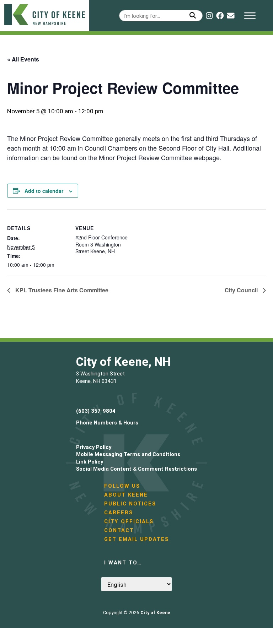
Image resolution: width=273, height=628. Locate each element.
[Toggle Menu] (250, 15)
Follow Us (122, 485)
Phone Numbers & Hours (107, 422)
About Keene (126, 494)
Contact (119, 530)
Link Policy (89, 461)
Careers (118, 512)
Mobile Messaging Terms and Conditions (128, 454)
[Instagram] (209, 16)
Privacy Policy (93, 447)
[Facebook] (220, 16)
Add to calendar (44, 190)
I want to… (123, 562)
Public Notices (130, 503)
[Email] (231, 16)
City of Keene (155, 613)
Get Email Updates (136, 539)
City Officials (129, 521)
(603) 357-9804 (96, 410)
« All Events (23, 59)
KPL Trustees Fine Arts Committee (61, 290)
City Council (242, 290)
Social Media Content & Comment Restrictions (136, 468)
